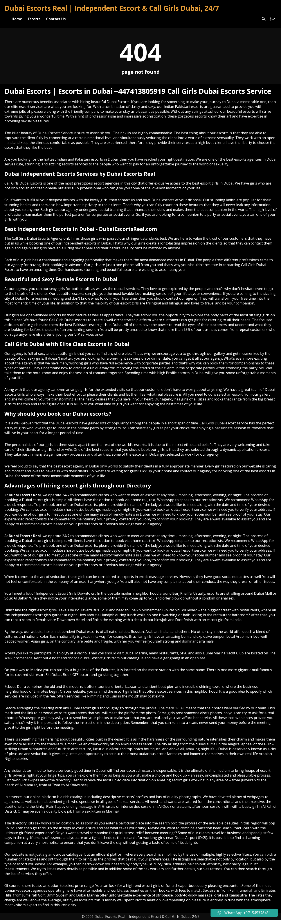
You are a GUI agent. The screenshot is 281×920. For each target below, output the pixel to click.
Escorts (34, 18)
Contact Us (56, 18)
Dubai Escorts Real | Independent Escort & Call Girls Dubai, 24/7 (111, 8)
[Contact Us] (273, 19)
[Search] (264, 19)
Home (17, 18)
